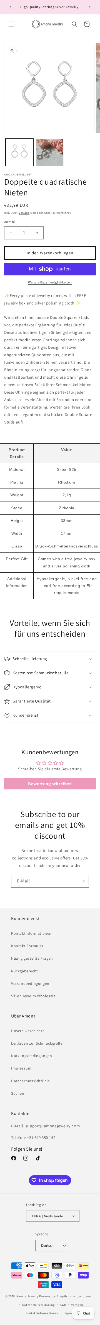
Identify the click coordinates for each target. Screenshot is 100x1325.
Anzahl (9, 221)
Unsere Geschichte (27, 1030)
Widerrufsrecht (84, 1296)
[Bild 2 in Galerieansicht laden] (50, 152)
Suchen (17, 1093)
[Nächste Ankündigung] (90, 7)
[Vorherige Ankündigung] (10, 7)
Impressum (21, 1068)
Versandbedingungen (30, 983)
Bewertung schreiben (50, 784)
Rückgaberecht (24, 970)
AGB (63, 1305)
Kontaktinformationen (31, 933)
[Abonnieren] (82, 881)
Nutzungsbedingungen (31, 1055)
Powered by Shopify (53, 1296)
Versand (24, 213)
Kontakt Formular (27, 945)
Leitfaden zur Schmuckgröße (37, 1043)
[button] (11, 24)
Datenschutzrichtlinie (30, 1080)
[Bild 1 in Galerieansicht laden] (19, 152)
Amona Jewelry (27, 1296)
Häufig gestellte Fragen (32, 958)
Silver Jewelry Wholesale (33, 995)
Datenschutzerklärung (38, 1305)
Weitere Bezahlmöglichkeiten (50, 282)
